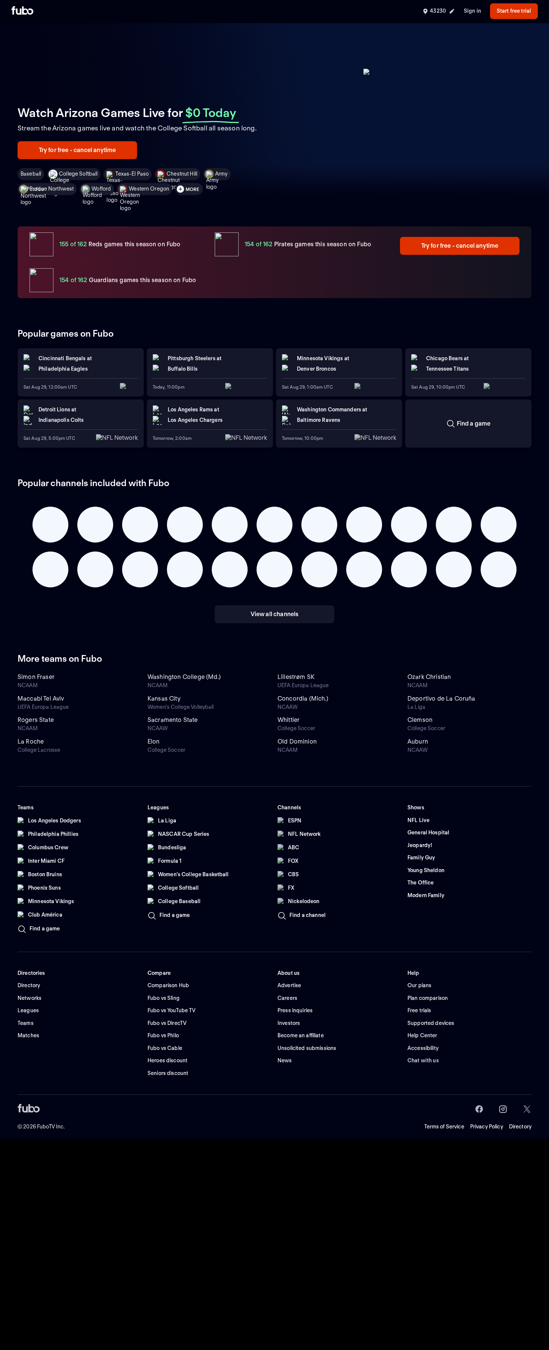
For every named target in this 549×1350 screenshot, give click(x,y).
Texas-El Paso (132, 174)
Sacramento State (173, 719)
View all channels (275, 614)
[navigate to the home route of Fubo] (22, 11)
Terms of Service (444, 1127)
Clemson (419, 719)
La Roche (31, 741)
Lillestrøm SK (295, 676)
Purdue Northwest (52, 189)
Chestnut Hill (182, 174)
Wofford (101, 189)
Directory (520, 1127)
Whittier (288, 719)
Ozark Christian (429, 676)
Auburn (417, 741)
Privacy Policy (486, 1127)
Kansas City (164, 698)
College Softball (78, 174)
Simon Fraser (36, 676)
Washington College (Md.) (184, 676)
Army (221, 174)
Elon (154, 741)
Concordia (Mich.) (302, 698)
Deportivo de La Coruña (441, 698)
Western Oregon (149, 189)
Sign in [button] (472, 11)
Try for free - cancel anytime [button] (77, 150)
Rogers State (36, 719)
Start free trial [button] (514, 11)
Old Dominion (297, 741)
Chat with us (423, 1060)
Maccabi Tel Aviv (41, 698)
